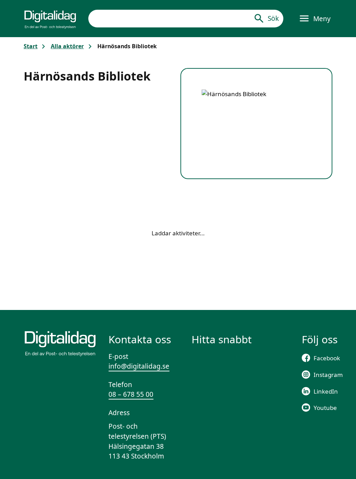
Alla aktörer (67, 46)
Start (31, 46)
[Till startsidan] (50, 18)
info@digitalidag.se (138, 366)
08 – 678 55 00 (130, 394)
